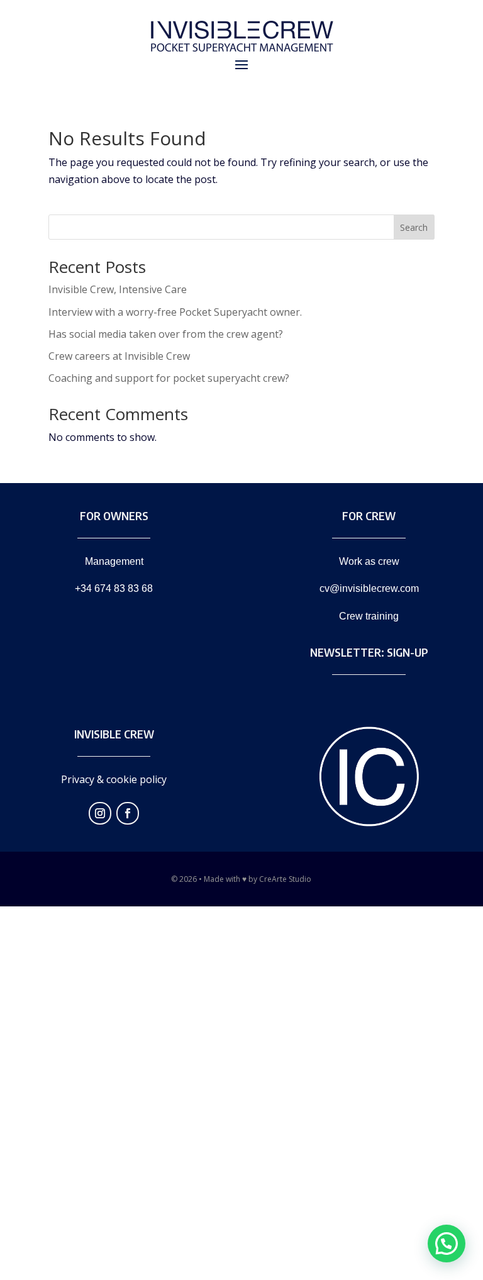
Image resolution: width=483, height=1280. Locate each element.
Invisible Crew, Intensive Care (117, 289)
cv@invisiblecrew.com (369, 588)
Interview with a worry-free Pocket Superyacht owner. (175, 312)
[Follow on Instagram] (100, 813)
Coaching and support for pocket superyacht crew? (168, 378)
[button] (446, 1243)
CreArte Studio (285, 879)
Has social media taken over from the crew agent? (165, 334)
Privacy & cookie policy (114, 779)
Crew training (369, 616)
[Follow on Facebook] (127, 813)
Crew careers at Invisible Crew (119, 356)
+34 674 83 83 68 (114, 588)
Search (414, 227)
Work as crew (369, 561)
